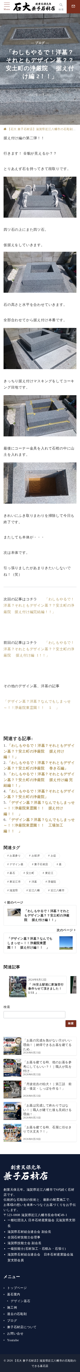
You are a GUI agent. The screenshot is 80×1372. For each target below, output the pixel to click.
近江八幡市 (57, 890)
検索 (7, 1007)
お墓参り (15, 855)
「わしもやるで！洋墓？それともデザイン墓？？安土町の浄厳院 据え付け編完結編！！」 (39, 605)
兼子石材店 (41, 864)
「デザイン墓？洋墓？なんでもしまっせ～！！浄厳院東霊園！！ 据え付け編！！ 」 (39, 808)
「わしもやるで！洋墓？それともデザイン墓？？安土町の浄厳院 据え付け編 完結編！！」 (39, 779)
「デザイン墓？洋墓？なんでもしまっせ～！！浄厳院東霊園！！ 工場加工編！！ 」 (39, 825)
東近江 (49, 873)
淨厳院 (52, 881)
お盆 (53, 855)
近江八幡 (34, 890)
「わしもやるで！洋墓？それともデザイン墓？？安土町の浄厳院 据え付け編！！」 (39, 751)
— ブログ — (40, 43)
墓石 (12, 873)
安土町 (30, 873)
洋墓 (34, 881)
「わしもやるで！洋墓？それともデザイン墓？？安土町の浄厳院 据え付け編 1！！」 (39, 649)
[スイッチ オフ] (73, 6)
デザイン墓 (16, 864)
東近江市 (15, 881)
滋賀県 (14, 890)
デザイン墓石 (20, 1301)
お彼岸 (36, 855)
